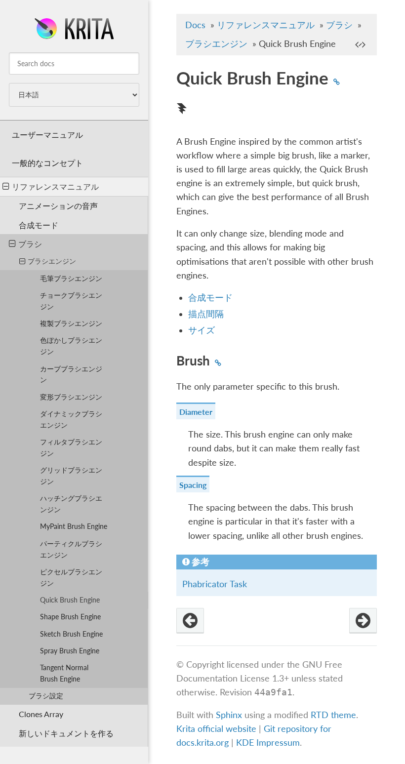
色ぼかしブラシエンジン (71, 346)
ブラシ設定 (46, 695)
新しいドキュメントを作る (66, 733)
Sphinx (229, 715)
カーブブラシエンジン (71, 374)
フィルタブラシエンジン (71, 447)
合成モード (38, 225)
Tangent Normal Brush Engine (64, 673)
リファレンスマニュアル (55, 186)
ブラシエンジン (52, 261)
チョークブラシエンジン (71, 301)
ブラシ (30, 243)
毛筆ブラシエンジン (71, 278)
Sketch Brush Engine (71, 634)
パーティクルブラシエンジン (71, 549)
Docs (195, 25)
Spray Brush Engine (69, 650)
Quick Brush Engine (70, 600)
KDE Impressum (268, 742)
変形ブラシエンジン (71, 397)
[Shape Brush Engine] (363, 621)
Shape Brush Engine (70, 616)
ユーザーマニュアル (47, 134)
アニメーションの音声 (58, 205)
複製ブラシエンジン (71, 323)
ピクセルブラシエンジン (71, 577)
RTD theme (333, 715)
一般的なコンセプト (47, 162)
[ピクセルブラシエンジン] (190, 621)
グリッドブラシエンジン (71, 475)
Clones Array (41, 714)
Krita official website (216, 729)
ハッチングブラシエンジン (71, 504)
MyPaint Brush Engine (73, 526)
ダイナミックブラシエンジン (71, 419)
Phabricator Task (214, 584)
